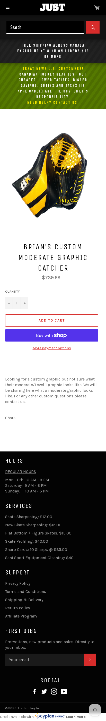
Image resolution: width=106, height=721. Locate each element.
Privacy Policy (17, 583)
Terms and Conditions (25, 591)
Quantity (12, 291)
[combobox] (45, 27)
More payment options (52, 348)
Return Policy (17, 607)
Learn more (76, 717)
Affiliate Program (21, 616)
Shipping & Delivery (24, 599)
